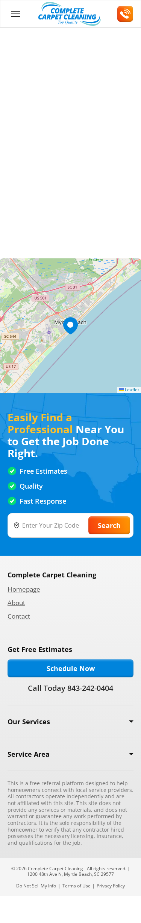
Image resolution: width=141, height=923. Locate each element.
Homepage (24, 589)
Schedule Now (71, 668)
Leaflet (131, 389)
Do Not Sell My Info (36, 886)
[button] (70, 326)
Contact (19, 616)
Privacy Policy (111, 886)
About (16, 602)
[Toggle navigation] (15, 13)
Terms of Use (76, 886)
